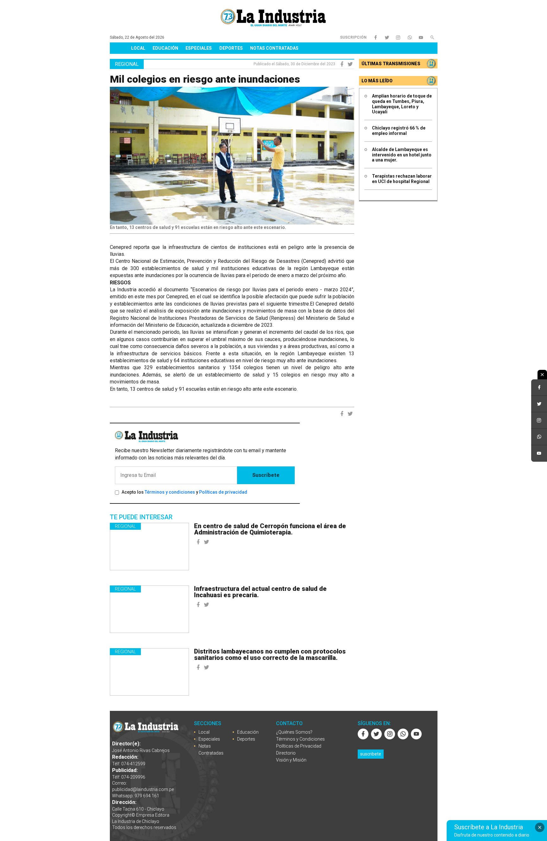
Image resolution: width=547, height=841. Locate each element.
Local (138, 48)
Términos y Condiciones (300, 739)
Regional (125, 526)
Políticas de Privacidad (298, 746)
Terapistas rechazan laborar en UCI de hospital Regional (402, 179)
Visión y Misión (291, 759)
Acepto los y (184, 492)
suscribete (370, 753)
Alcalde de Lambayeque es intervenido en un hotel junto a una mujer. (401, 155)
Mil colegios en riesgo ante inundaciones (205, 79)
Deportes (231, 48)
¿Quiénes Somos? (294, 732)
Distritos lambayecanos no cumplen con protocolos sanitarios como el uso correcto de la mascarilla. (270, 654)
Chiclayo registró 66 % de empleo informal (398, 130)
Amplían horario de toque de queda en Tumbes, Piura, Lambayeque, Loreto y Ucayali (402, 103)
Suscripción (353, 37)
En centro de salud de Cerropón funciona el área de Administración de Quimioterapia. (270, 529)
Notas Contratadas (274, 48)
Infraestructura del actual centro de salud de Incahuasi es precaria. (260, 592)
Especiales (198, 48)
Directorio (286, 753)
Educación (165, 48)
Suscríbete (266, 475)
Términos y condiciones (170, 492)
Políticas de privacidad (223, 492)
